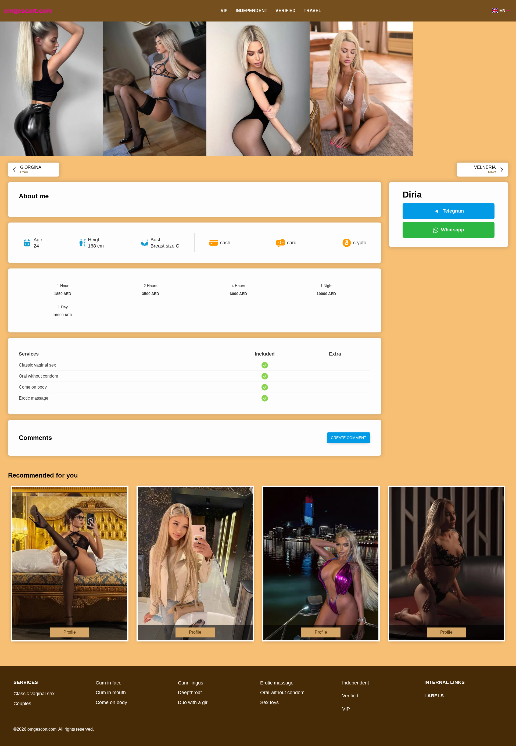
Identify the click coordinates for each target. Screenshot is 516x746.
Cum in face (108, 683)
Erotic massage (276, 683)
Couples (22, 703)
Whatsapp (452, 229)
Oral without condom (282, 692)
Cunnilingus (190, 683)
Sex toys (269, 702)
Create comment (348, 438)
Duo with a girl (193, 702)
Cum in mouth (111, 692)
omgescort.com (28, 10)
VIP (224, 10)
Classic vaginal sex (34, 693)
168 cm (96, 246)
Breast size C (164, 246)
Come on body (111, 702)
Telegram (453, 211)
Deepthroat (190, 692)
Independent (251, 10)
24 (36, 246)
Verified (285, 10)
